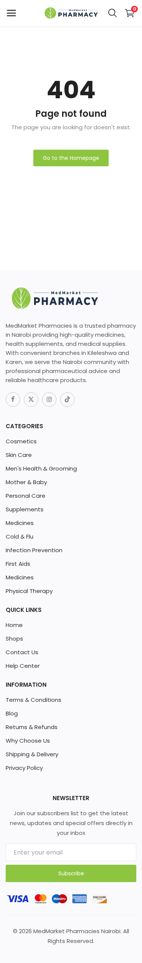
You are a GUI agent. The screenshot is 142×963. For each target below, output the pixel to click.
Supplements (25, 509)
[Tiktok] (67, 399)
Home (14, 625)
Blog (12, 713)
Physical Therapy (29, 591)
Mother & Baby (26, 482)
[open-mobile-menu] (11, 13)
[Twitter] (31, 399)
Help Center (23, 666)
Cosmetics (21, 441)
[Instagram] (49, 399)
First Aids (18, 564)
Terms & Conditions (33, 700)
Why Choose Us (28, 741)
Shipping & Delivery (32, 754)
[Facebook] (13, 399)
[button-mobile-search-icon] (112, 13)
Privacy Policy (24, 768)
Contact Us (22, 652)
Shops (14, 639)
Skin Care (19, 455)
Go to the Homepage (71, 158)
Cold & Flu (19, 536)
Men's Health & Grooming (41, 468)
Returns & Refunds (32, 727)
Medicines (20, 523)
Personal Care (25, 496)
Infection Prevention (34, 550)
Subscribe (71, 873)
